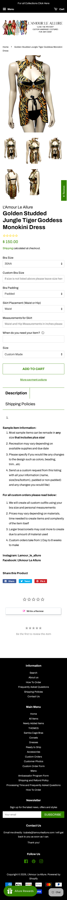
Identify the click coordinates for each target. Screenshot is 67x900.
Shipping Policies (20, 404)
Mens (34, 771)
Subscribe (52, 814)
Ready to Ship (33, 747)
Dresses (33, 742)
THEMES (33, 728)
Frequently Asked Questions (33, 687)
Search (33, 672)
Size (5, 347)
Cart (61, 9)
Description (16, 393)
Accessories (33, 752)
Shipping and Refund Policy (33, 780)
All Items (33, 718)
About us (33, 677)
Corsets (33, 737)
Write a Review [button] (35, 611)
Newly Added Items (33, 723)
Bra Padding (10, 287)
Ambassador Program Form (33, 775)
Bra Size (8, 257)
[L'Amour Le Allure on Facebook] (26, 862)
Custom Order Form (34, 766)
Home (6, 47)
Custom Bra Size (13, 272)
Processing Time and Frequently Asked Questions (33, 785)
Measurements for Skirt (17, 317)
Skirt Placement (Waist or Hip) (22, 302)
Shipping (8, 248)
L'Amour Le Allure (37, 874)
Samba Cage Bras (33, 733)
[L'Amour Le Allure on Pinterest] (34, 862)
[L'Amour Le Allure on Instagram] (41, 862)
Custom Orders (33, 756)
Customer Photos (33, 761)
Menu (10, 9)
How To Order (33, 682)
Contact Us (34, 696)
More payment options (33, 379)
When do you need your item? (21, 332)
